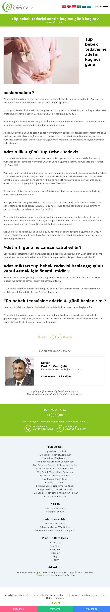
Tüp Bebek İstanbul (55, 451)
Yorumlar (55, 549)
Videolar (55, 552)
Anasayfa (51, 22)
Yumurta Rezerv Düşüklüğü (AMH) (55, 468)
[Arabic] (79, 6)
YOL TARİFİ (91, 609)
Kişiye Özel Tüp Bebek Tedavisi (55, 489)
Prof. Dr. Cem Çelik (55, 538)
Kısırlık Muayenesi (55, 508)
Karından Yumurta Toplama (55, 475)
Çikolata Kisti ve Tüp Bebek (55, 527)
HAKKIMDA (49, 376)
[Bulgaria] (89, 6)
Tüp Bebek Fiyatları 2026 (55, 458)
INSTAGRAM (18, 609)
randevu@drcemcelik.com (55, 575)
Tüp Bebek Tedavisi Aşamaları (55, 454)
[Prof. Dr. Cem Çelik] (17, 6)
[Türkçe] (64, 6)
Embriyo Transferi (55, 482)
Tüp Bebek (55, 446)
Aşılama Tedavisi (55, 511)
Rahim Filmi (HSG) (55, 523)
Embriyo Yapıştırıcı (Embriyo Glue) (55, 485)
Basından (55, 546)
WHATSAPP (55, 609)
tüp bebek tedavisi (45, 307)
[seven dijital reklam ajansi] (55, 603)
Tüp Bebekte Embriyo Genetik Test (55, 461)
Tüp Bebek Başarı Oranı (55, 479)
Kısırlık (55, 503)
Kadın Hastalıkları (55, 519)
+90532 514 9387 (43, 428)
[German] (74, 6)
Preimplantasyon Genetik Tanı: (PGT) (55, 530)
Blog (60, 22)
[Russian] (84, 6)
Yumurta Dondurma (55, 496)
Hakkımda (55, 542)
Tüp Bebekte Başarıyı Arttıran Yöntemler (55, 465)
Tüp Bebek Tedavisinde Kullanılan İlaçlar (55, 492)
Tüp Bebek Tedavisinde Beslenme (55, 472)
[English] (69, 6)
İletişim (55, 559)
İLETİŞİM (66, 376)
